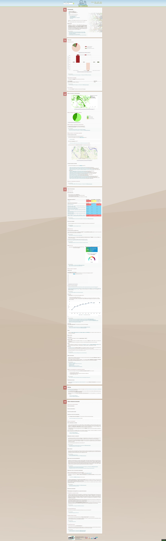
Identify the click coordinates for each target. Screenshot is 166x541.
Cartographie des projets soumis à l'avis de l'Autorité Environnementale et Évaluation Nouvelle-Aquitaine (81, 468)
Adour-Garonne (89, 473)
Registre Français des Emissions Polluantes (74, 365)
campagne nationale (71, 347)
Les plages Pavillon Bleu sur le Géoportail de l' (77, 530)
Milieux (95, 2)
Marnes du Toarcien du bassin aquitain (74, 175)
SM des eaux (71, 18)
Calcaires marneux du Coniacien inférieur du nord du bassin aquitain (78, 173)
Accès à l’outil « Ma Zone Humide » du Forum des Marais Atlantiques (77, 129)
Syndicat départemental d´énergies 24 (75, 17)
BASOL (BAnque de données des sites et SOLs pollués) (75, 235)
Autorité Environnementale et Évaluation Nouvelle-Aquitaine (76, 467)
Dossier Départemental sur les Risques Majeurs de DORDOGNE (81, 332)
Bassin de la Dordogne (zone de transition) (75, 418)
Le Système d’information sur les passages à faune (75, 446)
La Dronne (71, 139)
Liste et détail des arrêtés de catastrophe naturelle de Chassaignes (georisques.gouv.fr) (79, 377)
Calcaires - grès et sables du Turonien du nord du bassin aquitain (78, 167)
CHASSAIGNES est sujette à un (90, 344)
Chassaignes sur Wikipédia (72, 33)
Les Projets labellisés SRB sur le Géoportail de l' (77, 455)
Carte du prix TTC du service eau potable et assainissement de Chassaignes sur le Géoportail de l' (83, 320)
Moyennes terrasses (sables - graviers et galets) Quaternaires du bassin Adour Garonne (81, 177)
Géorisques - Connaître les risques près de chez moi (75, 363)
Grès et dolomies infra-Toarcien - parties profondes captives (77, 174)
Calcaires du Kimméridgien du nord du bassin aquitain (76, 171)
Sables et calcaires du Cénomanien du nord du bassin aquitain (77, 178)
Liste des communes (69, 2)
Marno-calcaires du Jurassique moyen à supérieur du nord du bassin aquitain (79, 176)
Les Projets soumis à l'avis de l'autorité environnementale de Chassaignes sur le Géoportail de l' (83, 466)
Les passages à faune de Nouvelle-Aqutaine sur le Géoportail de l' (80, 445)
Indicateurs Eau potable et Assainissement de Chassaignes (76, 321)
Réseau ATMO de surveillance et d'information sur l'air (75, 265)
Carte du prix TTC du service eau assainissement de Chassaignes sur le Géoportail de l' (82, 319)
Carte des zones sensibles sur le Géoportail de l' (77, 327)
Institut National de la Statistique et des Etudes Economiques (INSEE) (77, 32)
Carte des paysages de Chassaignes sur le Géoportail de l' (79, 84)
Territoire (92, 2)
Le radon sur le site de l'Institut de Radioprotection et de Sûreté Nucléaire (78, 352)
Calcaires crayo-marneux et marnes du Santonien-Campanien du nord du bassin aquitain (82, 169)
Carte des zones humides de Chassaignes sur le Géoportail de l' (79, 130)
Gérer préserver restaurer (98, 3)
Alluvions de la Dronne (70, 204)
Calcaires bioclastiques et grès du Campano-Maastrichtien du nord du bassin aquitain (80, 168)
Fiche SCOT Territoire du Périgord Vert (74, 396)
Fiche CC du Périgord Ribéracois (74, 395)
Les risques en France (71, 364)
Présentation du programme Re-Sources (74, 512)
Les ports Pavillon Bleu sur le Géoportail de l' (77, 531)
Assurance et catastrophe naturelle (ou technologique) (75, 366)
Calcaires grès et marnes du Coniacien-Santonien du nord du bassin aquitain (79, 172)
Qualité (98, 2)
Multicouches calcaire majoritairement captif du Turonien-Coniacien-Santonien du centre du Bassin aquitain (77, 208)
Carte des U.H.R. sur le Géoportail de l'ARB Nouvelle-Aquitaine (76, 505)
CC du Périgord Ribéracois (73, 16)
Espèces (101, 2)
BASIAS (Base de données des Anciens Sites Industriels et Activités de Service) (78, 242)
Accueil (65, 2)
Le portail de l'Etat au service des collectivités (74, 34)
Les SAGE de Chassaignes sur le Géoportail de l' (77, 485)
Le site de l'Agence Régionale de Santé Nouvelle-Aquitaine (76, 292)
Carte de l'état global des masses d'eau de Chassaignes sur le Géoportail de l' (81, 218)
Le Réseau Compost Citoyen (72, 521)
